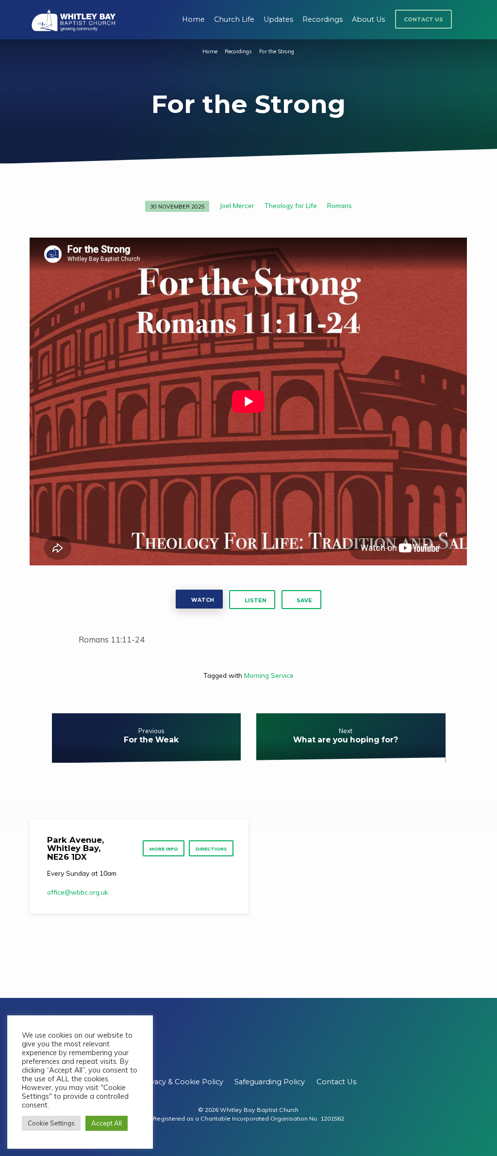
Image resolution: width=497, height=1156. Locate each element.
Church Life (234, 19)
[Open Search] (463, 21)
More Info (163, 848)
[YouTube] (268, 1043)
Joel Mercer (237, 205)
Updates (278, 19)
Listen (254, 600)
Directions (211, 848)
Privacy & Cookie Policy (182, 1081)
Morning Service (269, 675)
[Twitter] (248, 1043)
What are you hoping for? (345, 739)
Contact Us (423, 19)
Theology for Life (291, 205)
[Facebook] (227, 1043)
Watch (202, 600)
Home (193, 19)
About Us (368, 19)
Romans (339, 205)
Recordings (322, 19)
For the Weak (151, 739)
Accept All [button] (106, 1123)
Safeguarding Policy (269, 1081)
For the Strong (276, 51)
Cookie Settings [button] (51, 1123)
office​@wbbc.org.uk (77, 892)
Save (304, 600)
